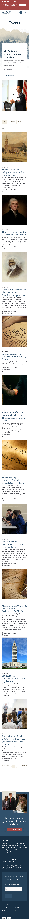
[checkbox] (12, 122)
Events (17, 911)
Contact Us (5, 911)
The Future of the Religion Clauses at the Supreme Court (13, 172)
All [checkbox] (5, 121)
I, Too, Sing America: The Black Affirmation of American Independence (14, 292)
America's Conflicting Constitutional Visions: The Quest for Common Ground (13, 416)
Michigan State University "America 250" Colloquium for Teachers (14, 608)
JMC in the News (20, 908)
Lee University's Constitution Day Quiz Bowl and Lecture (13, 544)
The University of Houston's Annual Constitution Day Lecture (14, 480)
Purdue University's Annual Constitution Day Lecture (14, 356)
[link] (24, 766)
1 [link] (13, 766)
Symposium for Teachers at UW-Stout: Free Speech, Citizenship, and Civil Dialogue (14, 740)
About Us (4, 908)
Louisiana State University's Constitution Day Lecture (14, 678)
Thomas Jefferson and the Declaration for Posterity (14, 233)
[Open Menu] (20, 12)
